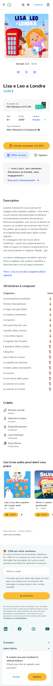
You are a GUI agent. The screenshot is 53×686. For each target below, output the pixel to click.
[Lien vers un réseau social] (5, 629)
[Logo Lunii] (9, 4)
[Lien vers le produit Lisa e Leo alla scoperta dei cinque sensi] (17, 484)
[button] (28, 4)
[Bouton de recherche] (23, 4)
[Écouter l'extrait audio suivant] (35, 72)
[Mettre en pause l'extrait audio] (26, 72)
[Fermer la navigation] (4, 5)
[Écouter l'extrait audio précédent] (18, 72)
